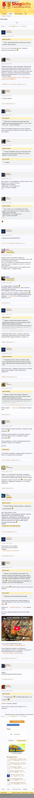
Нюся (7, 58)
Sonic (16, 776)
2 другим (19, 84)
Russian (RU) (4, 792)
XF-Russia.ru (7, 795)
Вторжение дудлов (14, 607)
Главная (4, 13)
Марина (8, 90)
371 (9, 26)
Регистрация (17, 721)
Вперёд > (25, 26)
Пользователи (18, 13)
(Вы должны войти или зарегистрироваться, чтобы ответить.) (19, 714)
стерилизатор (15, 407)
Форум (10, 13)
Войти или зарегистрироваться (11, 1)
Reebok (16, 772)
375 (17, 26)
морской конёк (12, 296)
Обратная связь (25, 792)
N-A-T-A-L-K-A (10, 84)
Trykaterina (8, 31)
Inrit (7, 383)
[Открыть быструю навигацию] (32, 789)
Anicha (15, 84)
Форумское (11, 740)
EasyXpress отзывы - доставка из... (18, 763)
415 (21, 26)
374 (15, 26)
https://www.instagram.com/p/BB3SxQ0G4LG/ (14, 645)
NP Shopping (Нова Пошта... (17, 778)
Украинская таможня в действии (17, 782)
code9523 (17, 780)
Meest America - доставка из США (18, 759)
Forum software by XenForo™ (6, 794)
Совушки (24, 607)
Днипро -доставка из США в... (17, 770)
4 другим (13, 460)
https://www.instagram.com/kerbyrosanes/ (13, 653)
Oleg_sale (17, 760)
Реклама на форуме (17, 753)
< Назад (2, 26)
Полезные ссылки (21, 740)
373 (13, 26)
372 (11, 26)
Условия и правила (16, 792)
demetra (8, 109)
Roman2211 (17, 783)
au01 (7, 376)
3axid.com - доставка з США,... (17, 774)
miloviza (6, 679)
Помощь (31, 792)
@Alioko (3, 703)
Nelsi (7, 488)
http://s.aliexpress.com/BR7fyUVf (11, 550)
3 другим (17, 243)
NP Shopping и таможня (16, 767)
